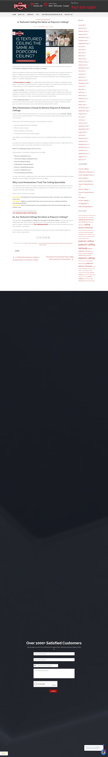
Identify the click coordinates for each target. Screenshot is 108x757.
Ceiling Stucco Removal (85, 172)
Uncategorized (82, 203)
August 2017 (82, 156)
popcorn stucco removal (83, 260)
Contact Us (68, 14)
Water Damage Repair (84, 206)
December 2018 (83, 126)
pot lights (89, 268)
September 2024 (83, 68)
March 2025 (81, 59)
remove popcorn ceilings (87, 270)
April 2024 (81, 77)
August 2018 (82, 132)
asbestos (80, 217)
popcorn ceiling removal (48, 243)
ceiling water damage (82, 232)
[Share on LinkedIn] (49, 237)
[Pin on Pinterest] (46, 237)
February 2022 (82, 98)
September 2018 (83, 129)
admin (51, 26)
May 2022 (81, 89)
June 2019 (81, 120)
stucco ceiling (85, 276)
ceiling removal (84, 220)
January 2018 (82, 141)
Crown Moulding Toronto (85, 175)
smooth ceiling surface (87, 274)
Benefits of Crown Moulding (87, 217)
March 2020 (81, 104)
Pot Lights (81, 197)
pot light (93, 266)
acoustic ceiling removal (90, 215)
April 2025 (81, 55)
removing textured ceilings (83, 272)
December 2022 (83, 83)
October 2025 (82, 40)
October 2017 (82, 150)
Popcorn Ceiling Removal (85, 184)
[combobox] (35, 665)
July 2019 (81, 117)
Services (30, 14)
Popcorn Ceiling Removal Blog (52, 14)
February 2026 (82, 31)
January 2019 (82, 123)
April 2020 (81, 101)
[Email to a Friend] (43, 237)
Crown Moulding (88, 234)
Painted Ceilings (85, 238)
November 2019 (83, 107)
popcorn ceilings (83, 189)
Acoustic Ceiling (83, 169)
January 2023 (82, 80)
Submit (53, 691)
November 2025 (83, 37)
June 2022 (81, 86)
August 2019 (82, 114)
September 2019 (83, 111)
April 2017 (81, 159)
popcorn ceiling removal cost (61, 243)
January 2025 (82, 65)
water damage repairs (90, 280)
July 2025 (81, 46)
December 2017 (83, 144)
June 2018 (81, 135)
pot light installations (82, 268)
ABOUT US (21, 14)
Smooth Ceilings (83, 200)
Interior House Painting (85, 181)
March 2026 (81, 28)
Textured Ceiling (86, 278)
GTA (37, 14)
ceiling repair (90, 222)
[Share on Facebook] (37, 237)
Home (14, 14)
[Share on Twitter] (40, 237)
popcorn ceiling (86, 241)
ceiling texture (81, 230)
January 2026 (82, 34)
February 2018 (82, 138)
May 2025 (81, 52)
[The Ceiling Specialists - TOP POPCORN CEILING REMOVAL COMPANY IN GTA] (20, 6)
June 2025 (81, 49)
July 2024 (81, 71)
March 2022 (81, 95)
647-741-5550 (84, 7)
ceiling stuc (81, 224)
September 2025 (83, 43)
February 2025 (82, 62)
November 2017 (83, 147)
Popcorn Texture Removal (43, 19)
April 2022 (81, 92)
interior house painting (87, 236)
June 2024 (81, 74)
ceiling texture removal (89, 230)
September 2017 (83, 153)
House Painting (82, 178)
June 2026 (81, 25)
